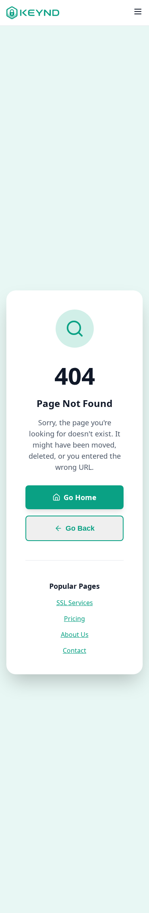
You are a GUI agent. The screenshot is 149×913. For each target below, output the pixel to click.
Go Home (80, 497)
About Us (75, 634)
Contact (74, 650)
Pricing (74, 618)
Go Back (80, 528)
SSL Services (74, 602)
